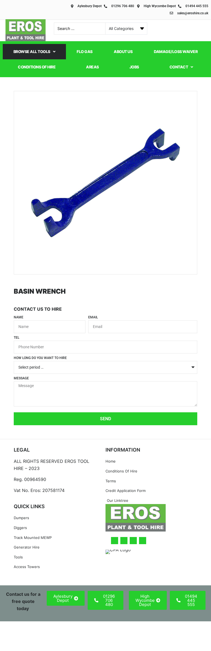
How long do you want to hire (40, 358)
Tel (16, 338)
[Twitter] (123, 540)
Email (93, 317)
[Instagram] (133, 540)
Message (21, 378)
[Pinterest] (142, 540)
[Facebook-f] (114, 540)
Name (18, 317)
